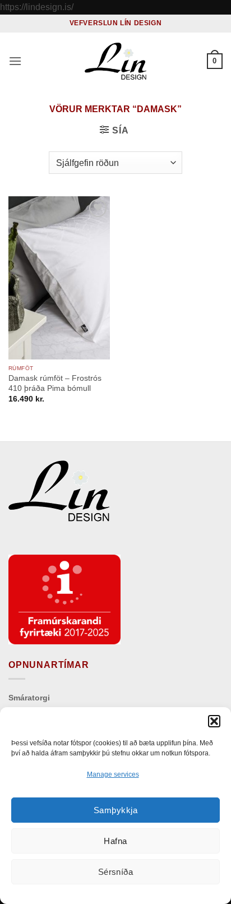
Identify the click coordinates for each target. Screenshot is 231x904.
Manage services (113, 774)
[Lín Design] (115, 61)
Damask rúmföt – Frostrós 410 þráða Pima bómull (54, 383)
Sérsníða (115, 872)
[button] (214, 721)
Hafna (115, 841)
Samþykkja (115, 810)
